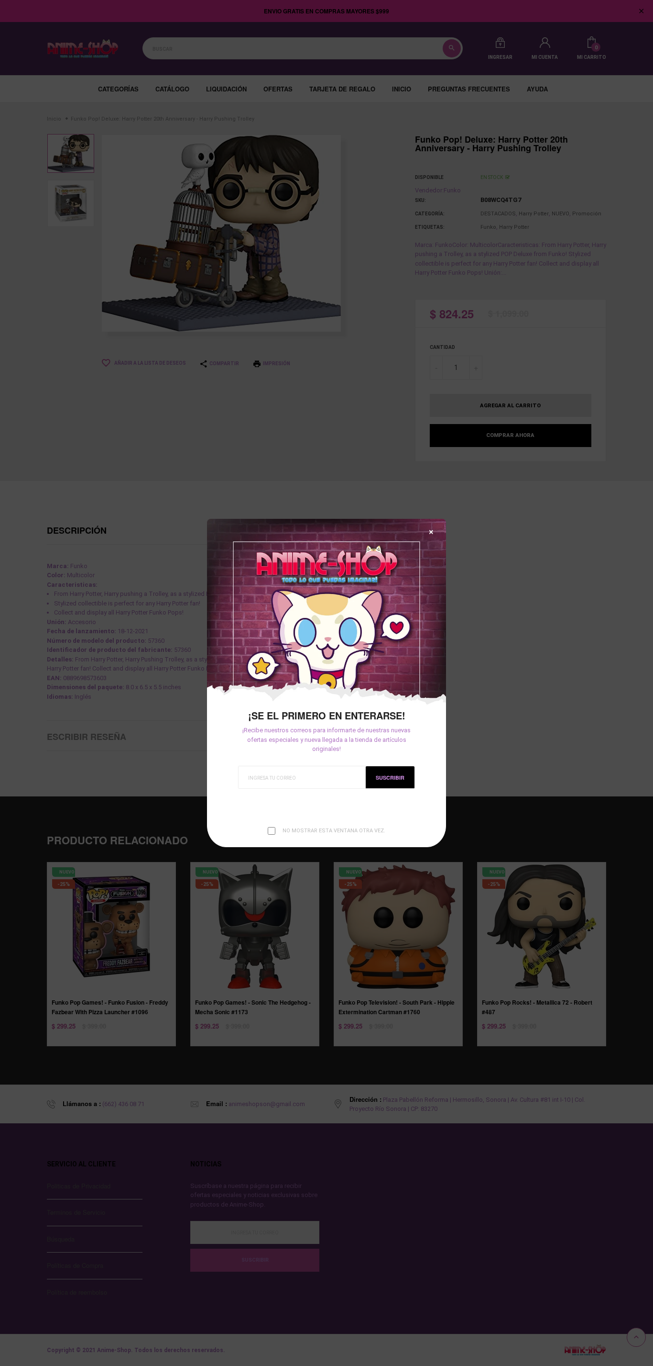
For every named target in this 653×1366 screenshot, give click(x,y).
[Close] (431, 532)
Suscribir (390, 777)
